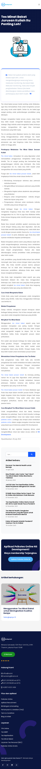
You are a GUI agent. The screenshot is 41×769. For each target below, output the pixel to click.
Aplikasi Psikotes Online (20, 559)
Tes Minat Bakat (7, 739)
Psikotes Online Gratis (9, 746)
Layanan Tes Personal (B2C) (11, 742)
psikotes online (6, 419)
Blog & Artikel (6, 717)
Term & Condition (7, 713)
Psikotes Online (6, 699)
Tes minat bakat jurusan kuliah (12, 375)
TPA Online (5, 728)
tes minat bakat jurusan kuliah (20, 174)
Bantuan (8, 654)
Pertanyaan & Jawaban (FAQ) (12, 710)
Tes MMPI (4, 732)
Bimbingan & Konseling (9, 706)
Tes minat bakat (6, 156)
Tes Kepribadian (7, 735)
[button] (39, 4)
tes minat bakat (26, 209)
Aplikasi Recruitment (8, 703)
